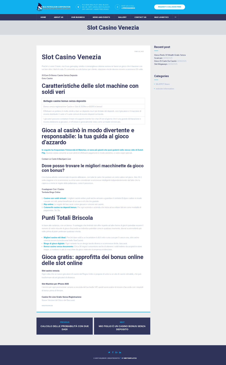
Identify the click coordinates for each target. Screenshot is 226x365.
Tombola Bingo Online (51, 192)
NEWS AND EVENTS (101, 17)
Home (43, 17)
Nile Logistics (161, 17)
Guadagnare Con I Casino (53, 189)
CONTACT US (140, 17)
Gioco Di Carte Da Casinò (165, 61)
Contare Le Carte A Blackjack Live (56, 159)
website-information (165, 89)
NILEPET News (163, 84)
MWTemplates (130, 358)
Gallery (122, 17)
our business (78, 17)
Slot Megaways (160, 64)
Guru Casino (47, 78)
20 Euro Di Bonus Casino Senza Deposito (59, 75)
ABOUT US (58, 17)
